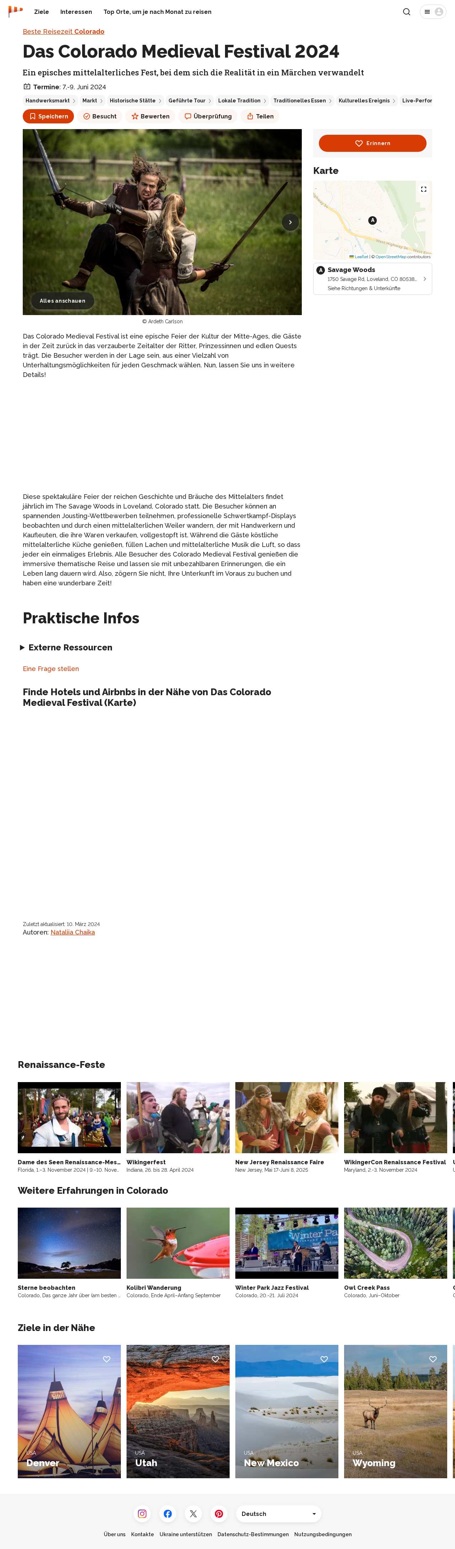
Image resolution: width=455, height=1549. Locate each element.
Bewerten (155, 116)
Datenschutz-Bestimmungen (253, 1534)
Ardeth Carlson (165, 321)
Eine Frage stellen (51, 668)
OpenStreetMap (391, 256)
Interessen (76, 12)
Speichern (53, 116)
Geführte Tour (186, 100)
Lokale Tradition (239, 100)
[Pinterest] (219, 1513)
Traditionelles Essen (299, 100)
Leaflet (361, 256)
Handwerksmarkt (48, 100)
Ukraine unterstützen (186, 1534)
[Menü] (433, 12)
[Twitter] (193, 1513)
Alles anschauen (63, 301)
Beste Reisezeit (64, 31)
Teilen (265, 116)
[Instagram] (142, 1513)
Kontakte (142, 1534)
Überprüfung (213, 116)
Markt (89, 100)
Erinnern (378, 143)
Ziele (41, 12)
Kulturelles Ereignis (364, 100)
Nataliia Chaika (72, 932)
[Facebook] (167, 1513)
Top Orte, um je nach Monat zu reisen (157, 12)
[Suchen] (406, 12)
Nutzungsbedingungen (323, 1534)
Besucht (104, 116)
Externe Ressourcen (70, 647)
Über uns (114, 1534)
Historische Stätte (133, 100)
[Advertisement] (162, 435)
